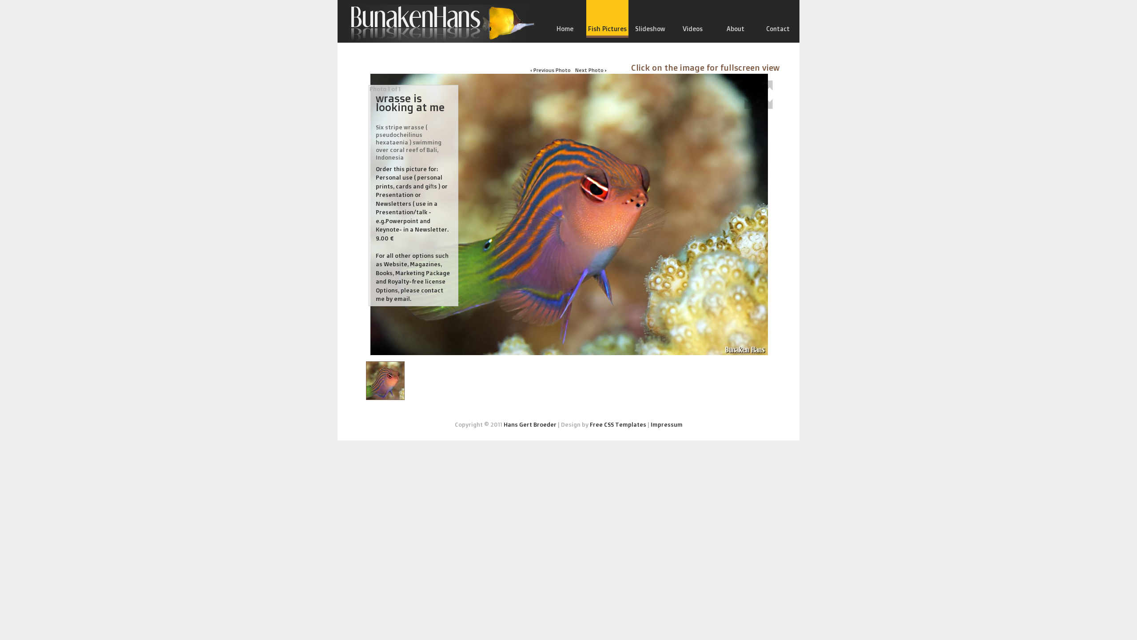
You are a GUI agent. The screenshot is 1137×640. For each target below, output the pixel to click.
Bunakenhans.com (437, 23)
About (735, 28)
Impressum (667, 424)
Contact (778, 28)
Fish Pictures (607, 28)
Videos (693, 28)
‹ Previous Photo (550, 70)
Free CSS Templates (618, 424)
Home (565, 28)
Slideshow (650, 28)
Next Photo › (591, 70)
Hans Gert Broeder (530, 424)
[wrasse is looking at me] (385, 380)
